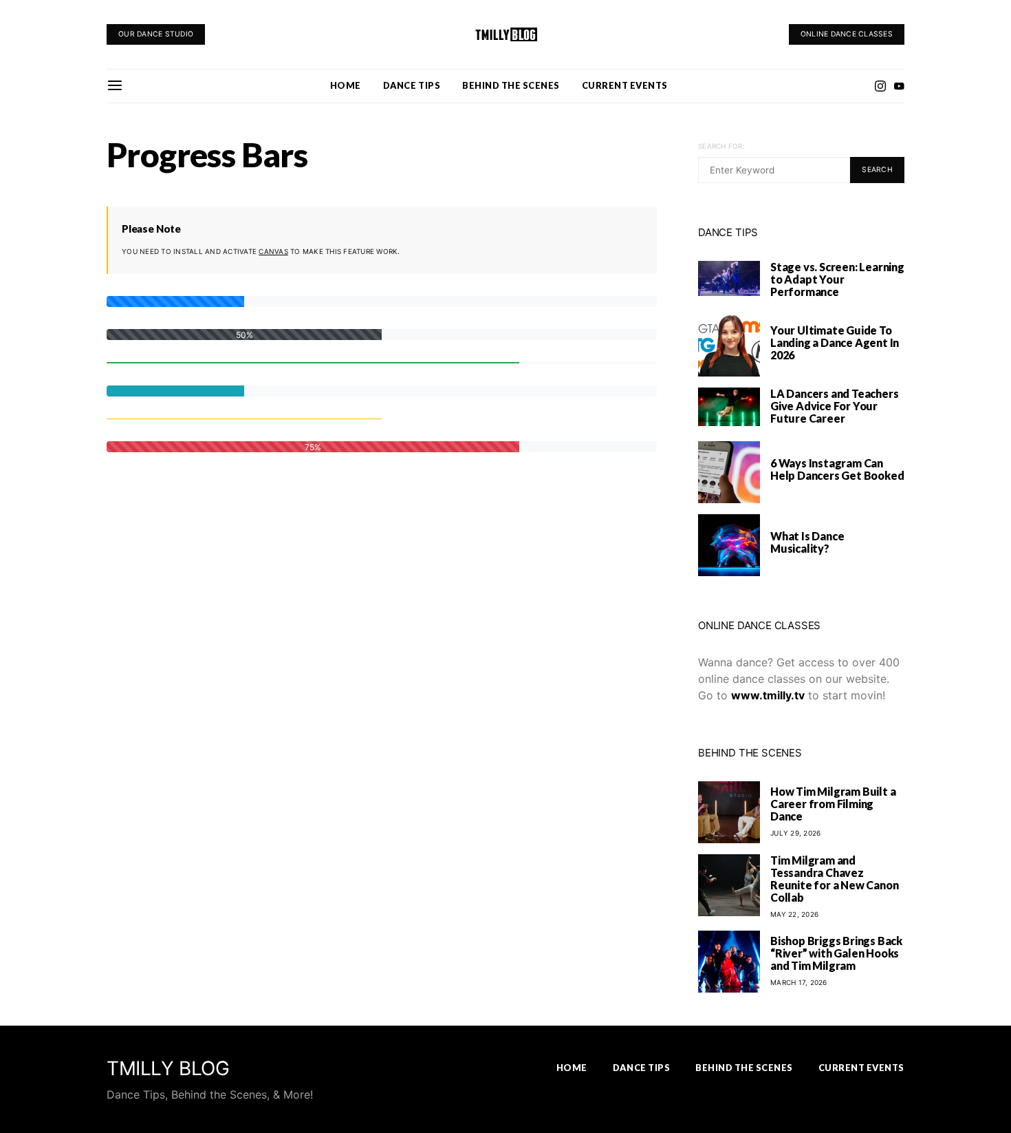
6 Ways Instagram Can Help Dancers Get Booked (837, 469)
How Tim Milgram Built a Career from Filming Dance (832, 804)
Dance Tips (411, 85)
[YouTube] (898, 86)
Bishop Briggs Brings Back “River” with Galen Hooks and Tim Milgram (836, 953)
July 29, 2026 (795, 833)
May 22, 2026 (794, 914)
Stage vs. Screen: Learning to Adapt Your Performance (837, 279)
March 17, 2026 (798, 982)
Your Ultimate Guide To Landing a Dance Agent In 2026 (834, 342)
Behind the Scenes (511, 85)
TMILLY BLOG (168, 1068)
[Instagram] (880, 86)
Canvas (273, 251)
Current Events (625, 85)
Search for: (721, 146)
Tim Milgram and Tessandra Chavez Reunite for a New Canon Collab (834, 879)
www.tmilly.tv (768, 695)
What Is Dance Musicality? (807, 542)
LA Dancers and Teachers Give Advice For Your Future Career (834, 406)
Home (345, 85)
